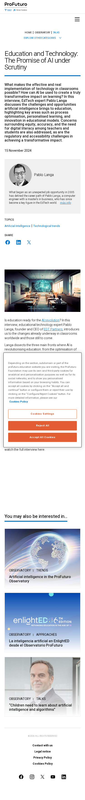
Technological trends (46, 226)
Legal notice (42, 751)
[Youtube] (53, 777)
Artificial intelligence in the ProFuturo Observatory (40, 579)
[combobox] (42, 38)
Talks (41, 699)
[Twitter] (29, 242)
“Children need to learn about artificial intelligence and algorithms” (40, 707)
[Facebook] (8, 242)
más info (65, 203)
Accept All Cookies (42, 437)
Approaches (46, 634)
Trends (42, 570)
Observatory (20, 570)
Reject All (42, 425)
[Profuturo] (16, 6)
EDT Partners (53, 329)
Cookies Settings (42, 414)
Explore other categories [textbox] (40, 38)
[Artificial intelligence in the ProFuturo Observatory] (42, 558)
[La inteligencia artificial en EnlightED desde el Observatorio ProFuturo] (42, 622)
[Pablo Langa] (20, 175)
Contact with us (42, 745)
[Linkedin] (18, 242)
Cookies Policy (43, 763)
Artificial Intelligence (17, 226)
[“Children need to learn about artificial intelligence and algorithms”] (42, 687)
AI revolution (51, 320)
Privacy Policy (42, 757)
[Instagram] (32, 777)
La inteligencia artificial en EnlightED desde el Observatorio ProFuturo (39, 643)
